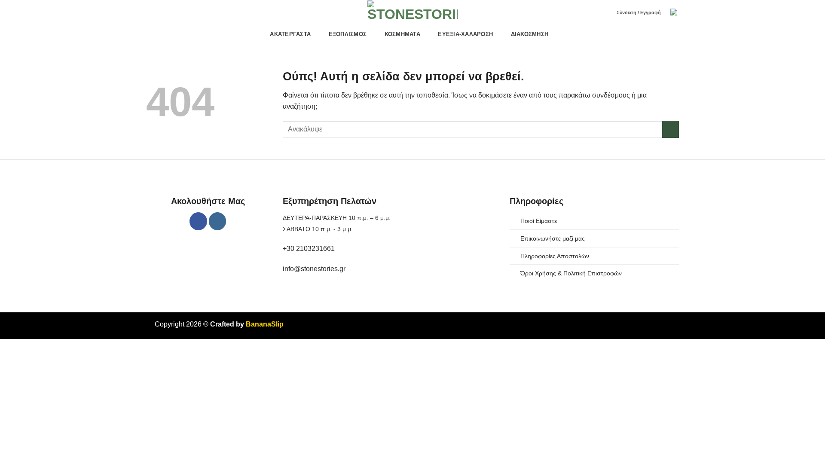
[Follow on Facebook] (198, 221)
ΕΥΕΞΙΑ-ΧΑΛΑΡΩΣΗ (465, 34)
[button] (674, 12)
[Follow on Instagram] (217, 221)
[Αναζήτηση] (604, 13)
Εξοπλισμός (348, 34)
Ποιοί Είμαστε (538, 220)
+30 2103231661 (309, 248)
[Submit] (670, 129)
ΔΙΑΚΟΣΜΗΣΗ (530, 34)
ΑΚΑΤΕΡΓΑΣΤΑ (290, 34)
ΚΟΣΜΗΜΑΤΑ (402, 34)
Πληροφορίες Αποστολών (554, 256)
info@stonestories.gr (314, 268)
